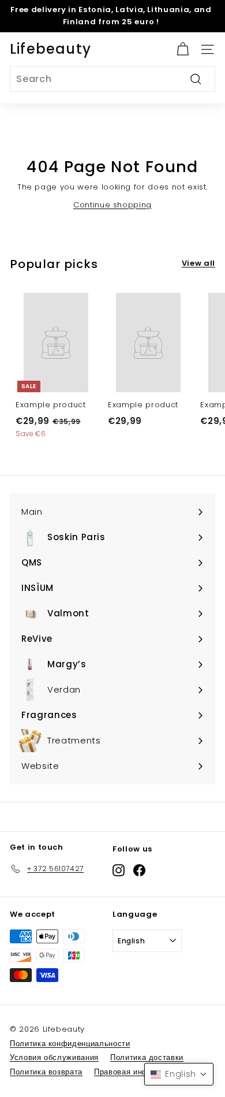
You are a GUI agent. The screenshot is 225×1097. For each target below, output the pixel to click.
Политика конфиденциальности (70, 1043)
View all (198, 263)
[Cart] (182, 49)
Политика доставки (146, 1057)
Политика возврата (46, 1071)
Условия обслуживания (54, 1057)
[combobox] (112, 79)
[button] (179, 1074)
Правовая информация (137, 1071)
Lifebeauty (50, 48)
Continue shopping (112, 204)
